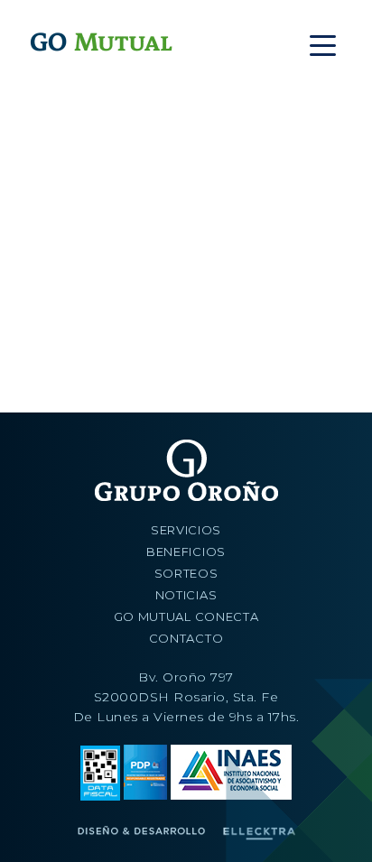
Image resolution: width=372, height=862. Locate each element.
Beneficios (186, 551)
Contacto (186, 638)
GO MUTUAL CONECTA (186, 616)
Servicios (186, 530)
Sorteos (186, 573)
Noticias (186, 595)
